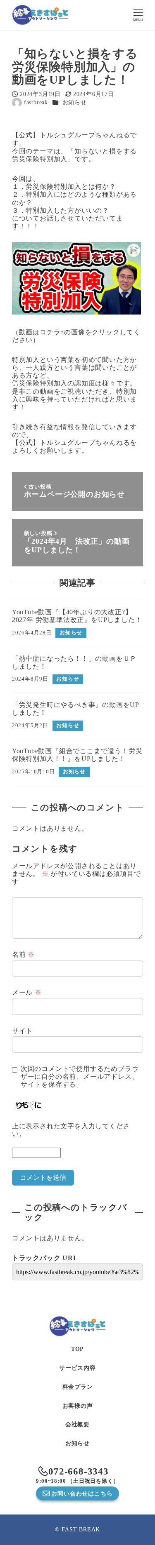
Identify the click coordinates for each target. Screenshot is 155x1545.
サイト (22, 1030)
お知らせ (74, 102)
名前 (23, 954)
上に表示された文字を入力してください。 (71, 1129)
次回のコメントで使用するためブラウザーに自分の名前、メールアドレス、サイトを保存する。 (80, 1076)
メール (27, 992)
